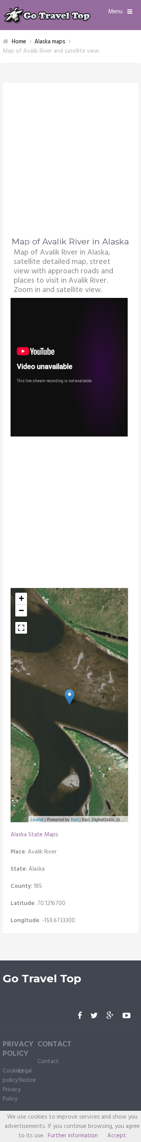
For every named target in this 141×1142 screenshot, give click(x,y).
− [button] (21, 610)
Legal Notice (27, 1075)
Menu (115, 11)
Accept (116, 1135)
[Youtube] (126, 1016)
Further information (73, 1135)
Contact (48, 1061)
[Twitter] (94, 1016)
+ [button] (21, 598)
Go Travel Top (42, 978)
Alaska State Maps (34, 834)
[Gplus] (110, 1016)
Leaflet (37, 819)
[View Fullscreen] (21, 628)
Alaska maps (49, 41)
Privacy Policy (11, 1094)
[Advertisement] (70, 164)
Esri (74, 819)
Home (19, 41)
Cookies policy (13, 1075)
